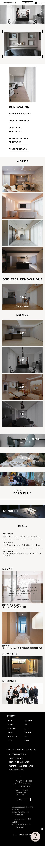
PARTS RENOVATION (18, 149)
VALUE (10, 732)
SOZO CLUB (28, 720)
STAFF (26, 736)
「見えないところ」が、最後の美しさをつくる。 (22, 545)
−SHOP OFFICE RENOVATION (18, 762)
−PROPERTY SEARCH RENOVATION (21, 766)
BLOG (22, 525)
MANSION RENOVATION (20, 114)
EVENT (26, 728)
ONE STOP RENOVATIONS (22, 279)
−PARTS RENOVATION (16, 770)
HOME (10, 720)
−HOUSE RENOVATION (16, 758)
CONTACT (22, 800)
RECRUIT (27, 740)
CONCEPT (11, 728)
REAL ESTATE (13, 736)
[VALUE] (22, 57)
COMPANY (27, 732)
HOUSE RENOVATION (19, 121)
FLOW (10, 740)
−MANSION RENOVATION (17, 754)
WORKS (23, 161)
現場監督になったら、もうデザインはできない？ (22, 536)
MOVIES (22, 314)
